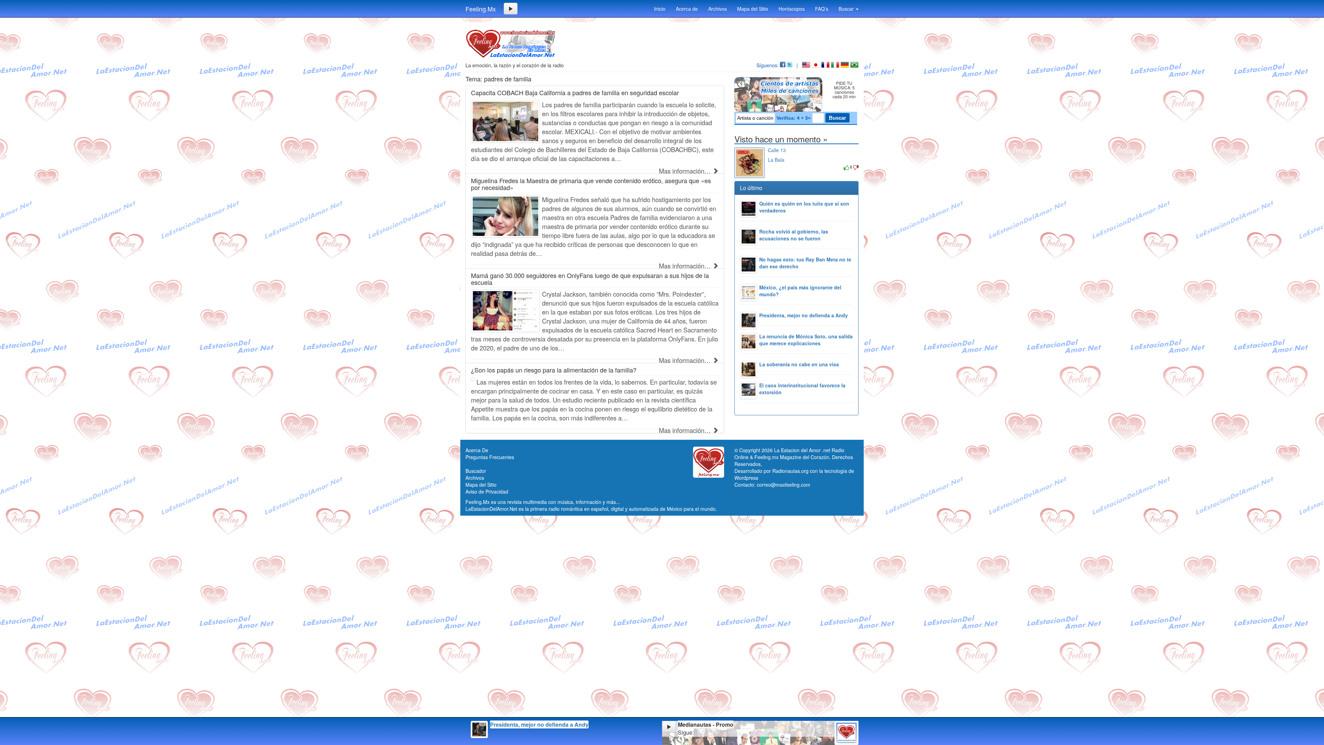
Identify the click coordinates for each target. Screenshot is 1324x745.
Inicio (659, 8)
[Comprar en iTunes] (775, 166)
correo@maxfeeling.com (783, 484)
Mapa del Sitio (752, 8)
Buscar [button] (847, 8)
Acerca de (687, 8)
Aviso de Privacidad (486, 491)
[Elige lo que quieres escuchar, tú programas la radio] (779, 94)
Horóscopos (792, 8)
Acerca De (476, 450)
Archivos (717, 8)
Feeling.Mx (480, 8)
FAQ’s (821, 8)
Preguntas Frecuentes (489, 457)
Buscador (475, 470)
